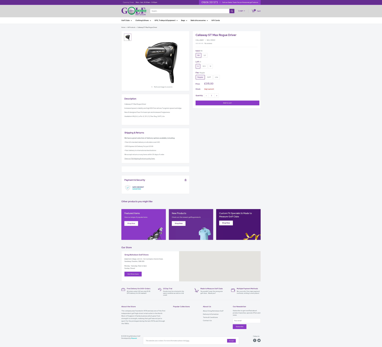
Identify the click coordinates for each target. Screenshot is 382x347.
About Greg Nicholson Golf (213, 311)
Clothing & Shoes (142, 20)
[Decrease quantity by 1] (206, 96)
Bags (183, 20)
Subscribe (239, 327)
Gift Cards (215, 20)
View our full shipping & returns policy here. (139, 159)
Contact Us (207, 320)
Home (123, 27)
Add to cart (227, 103)
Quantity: (199, 96)
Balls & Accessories (198, 20)
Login (240, 11)
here (187, 341)
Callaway (200, 40)
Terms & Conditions (210, 317)
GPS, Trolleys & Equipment (164, 20)
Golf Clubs (125, 20)
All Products (131, 27)
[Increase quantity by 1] (217, 96)
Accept (231, 341)
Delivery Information (211, 314)
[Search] (231, 11)
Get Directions (133, 274)
